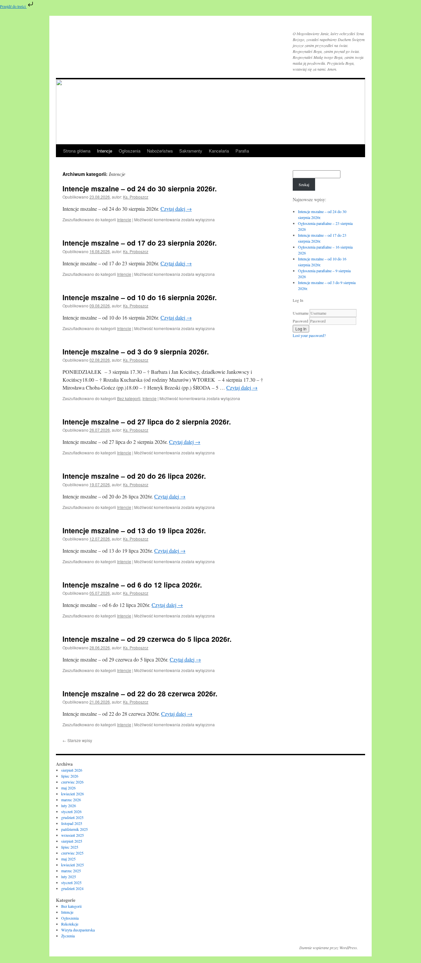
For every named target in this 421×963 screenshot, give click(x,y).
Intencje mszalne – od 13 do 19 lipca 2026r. (134, 530)
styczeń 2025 (71, 882)
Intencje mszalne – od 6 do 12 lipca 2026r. (132, 585)
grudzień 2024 (72, 888)
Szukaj (304, 184)
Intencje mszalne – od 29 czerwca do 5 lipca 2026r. (147, 639)
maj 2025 (68, 858)
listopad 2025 (71, 823)
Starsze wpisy (77, 740)
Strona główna (76, 151)
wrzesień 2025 (72, 835)
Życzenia (68, 935)
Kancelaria (219, 151)
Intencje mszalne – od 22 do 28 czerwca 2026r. (139, 693)
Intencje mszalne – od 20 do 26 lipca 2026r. (134, 476)
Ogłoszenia (129, 151)
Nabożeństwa (160, 151)
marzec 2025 (71, 870)
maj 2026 (68, 787)
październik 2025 (74, 829)
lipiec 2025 (69, 847)
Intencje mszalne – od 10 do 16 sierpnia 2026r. (139, 297)
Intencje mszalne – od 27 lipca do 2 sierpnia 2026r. (146, 421)
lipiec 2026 (69, 776)
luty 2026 (68, 805)
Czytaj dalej (176, 208)
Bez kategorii (128, 398)
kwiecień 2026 (72, 793)
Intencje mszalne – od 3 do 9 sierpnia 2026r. (135, 351)
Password (300, 321)
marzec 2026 (71, 799)
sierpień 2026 (71, 770)
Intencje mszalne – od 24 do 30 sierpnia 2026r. (139, 188)
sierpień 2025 (71, 841)
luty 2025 (68, 876)
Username (301, 313)
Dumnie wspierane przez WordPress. (328, 947)
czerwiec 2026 (72, 781)
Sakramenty (190, 151)
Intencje (104, 151)
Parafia (242, 151)
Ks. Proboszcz (135, 197)
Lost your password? (309, 335)
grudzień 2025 (72, 817)
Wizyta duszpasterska (78, 929)
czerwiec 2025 (72, 852)
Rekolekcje (69, 924)
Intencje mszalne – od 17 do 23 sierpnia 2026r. (139, 243)
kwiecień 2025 (72, 864)
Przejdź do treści (13, 6)
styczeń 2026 (71, 811)
